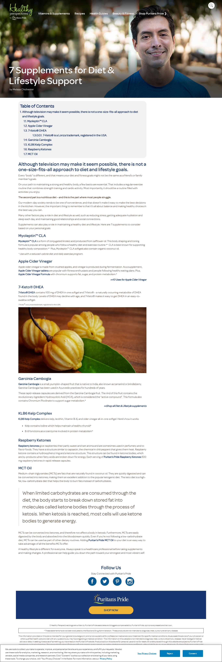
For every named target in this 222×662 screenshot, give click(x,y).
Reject (170, 653)
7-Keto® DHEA (37, 130)
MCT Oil (33, 154)
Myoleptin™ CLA (37, 121)
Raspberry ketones (28, 445)
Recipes (80, 13)
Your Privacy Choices (147, 653)
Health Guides (99, 13)
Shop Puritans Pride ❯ (153, 13)
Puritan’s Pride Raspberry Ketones (122, 456)
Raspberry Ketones (39, 149)
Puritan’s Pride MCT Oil (100, 540)
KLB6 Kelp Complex (40, 144)
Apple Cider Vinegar (40, 125)
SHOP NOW (111, 610)
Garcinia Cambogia (39, 139)
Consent (193, 653)
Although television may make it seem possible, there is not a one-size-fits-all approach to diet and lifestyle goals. (80, 114)
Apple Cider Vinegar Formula (34, 274)
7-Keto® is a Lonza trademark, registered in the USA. (75, 135)
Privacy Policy (106, 658)
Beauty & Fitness (123, 13)
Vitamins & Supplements (54, 13)
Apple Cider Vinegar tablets (33, 270)
